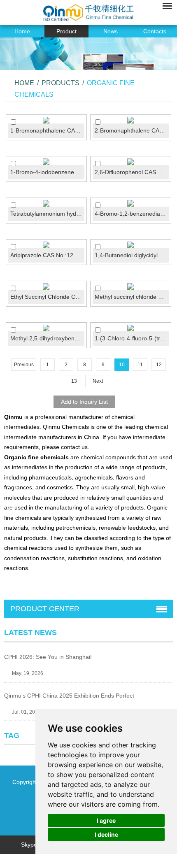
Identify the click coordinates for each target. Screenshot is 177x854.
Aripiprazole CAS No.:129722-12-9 (47, 255)
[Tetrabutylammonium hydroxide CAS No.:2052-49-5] (46, 203)
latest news (30, 632)
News (110, 31)
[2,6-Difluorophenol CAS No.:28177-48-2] (131, 161)
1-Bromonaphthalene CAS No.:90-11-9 (47, 130)
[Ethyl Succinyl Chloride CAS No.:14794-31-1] (46, 286)
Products (60, 82)
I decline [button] (106, 834)
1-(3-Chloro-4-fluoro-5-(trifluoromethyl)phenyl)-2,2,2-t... (132, 338)
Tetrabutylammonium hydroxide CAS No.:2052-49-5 (47, 213)
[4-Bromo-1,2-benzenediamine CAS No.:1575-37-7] (131, 203)
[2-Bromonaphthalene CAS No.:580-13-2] (131, 120)
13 (74, 381)
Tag (11, 735)
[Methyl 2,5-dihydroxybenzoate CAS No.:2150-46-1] (46, 328)
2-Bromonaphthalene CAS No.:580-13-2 (132, 130)
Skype (29, 844)
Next (98, 381)
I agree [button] (106, 820)
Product (66, 31)
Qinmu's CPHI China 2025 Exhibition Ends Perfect (69, 695)
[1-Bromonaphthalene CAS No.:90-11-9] (46, 120)
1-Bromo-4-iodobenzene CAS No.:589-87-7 (47, 172)
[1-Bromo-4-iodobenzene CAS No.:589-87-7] (46, 161)
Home (22, 31)
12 (159, 365)
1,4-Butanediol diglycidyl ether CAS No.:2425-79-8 (132, 255)
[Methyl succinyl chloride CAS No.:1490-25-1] (131, 286)
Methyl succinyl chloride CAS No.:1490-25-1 (132, 296)
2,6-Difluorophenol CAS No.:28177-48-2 (132, 172)
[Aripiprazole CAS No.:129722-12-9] (46, 245)
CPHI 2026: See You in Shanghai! (48, 657)
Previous (24, 365)
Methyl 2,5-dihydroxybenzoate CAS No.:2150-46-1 (47, 338)
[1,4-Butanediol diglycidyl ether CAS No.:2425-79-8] (131, 245)
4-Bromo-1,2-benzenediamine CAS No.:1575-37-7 (132, 213)
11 (140, 365)
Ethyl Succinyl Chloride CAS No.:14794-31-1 (47, 296)
